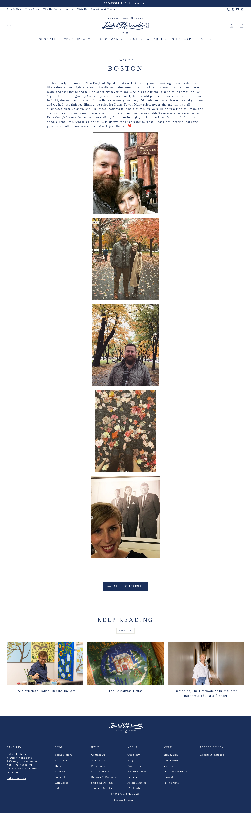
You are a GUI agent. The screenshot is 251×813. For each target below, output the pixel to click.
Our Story (133, 754)
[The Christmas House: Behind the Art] (45, 663)
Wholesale (134, 788)
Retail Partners (136, 782)
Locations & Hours (103, 9)
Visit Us (82, 9)
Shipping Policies (102, 782)
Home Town (32, 9)
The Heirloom (52, 9)
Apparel (155, 39)
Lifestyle (60, 771)
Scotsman (109, 39)
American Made (137, 771)
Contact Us (98, 754)
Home (133, 39)
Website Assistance (212, 754)
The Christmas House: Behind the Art (45, 691)
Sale (204, 39)
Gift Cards (183, 39)
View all (125, 630)
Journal (69, 9)
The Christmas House (125, 691)
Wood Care (98, 760)
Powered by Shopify (125, 800)
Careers (132, 777)
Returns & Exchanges (105, 777)
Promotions (98, 765)
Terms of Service (102, 788)
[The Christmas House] (125, 663)
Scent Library (77, 39)
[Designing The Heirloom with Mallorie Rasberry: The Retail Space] (206, 663)
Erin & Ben (14, 9)
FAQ (130, 760)
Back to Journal (128, 586)
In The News (172, 782)
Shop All (48, 39)
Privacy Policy (100, 771)
